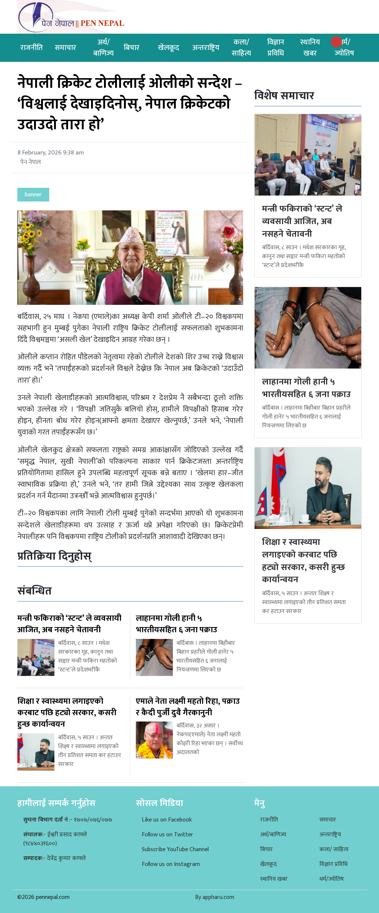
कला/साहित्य (241, 48)
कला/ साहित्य (334, 849)
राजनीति (31, 47)
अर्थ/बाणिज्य (103, 48)
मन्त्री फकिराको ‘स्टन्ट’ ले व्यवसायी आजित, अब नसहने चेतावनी (302, 221)
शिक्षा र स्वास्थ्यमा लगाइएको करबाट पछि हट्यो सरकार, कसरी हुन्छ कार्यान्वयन (303, 561)
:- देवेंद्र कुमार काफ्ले (54, 858)
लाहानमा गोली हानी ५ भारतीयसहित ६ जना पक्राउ (306, 388)
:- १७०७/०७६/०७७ (67, 820)
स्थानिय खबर (310, 48)
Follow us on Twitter (167, 835)
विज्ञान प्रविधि (275, 48)
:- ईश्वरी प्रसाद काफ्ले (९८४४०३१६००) (55, 839)
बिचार (132, 47)
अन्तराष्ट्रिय (205, 47)
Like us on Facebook (167, 820)
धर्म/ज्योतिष (344, 48)
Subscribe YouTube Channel (175, 849)
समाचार (65, 47)
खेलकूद (168, 47)
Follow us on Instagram (171, 864)
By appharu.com (214, 897)
